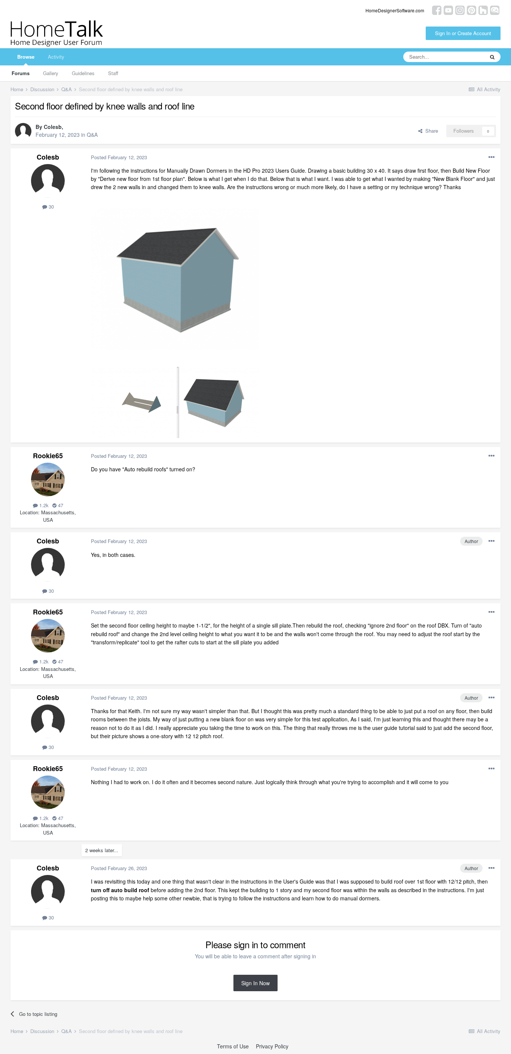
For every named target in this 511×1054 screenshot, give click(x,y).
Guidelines (83, 73)
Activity (56, 56)
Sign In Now (255, 983)
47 (59, 505)
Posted (119, 157)
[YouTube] (448, 9)
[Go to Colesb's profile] (23, 131)
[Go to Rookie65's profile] (48, 479)
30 (50, 206)
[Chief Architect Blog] (494, 9)
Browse (25, 56)
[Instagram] (460, 9)
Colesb (53, 126)
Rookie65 (48, 455)
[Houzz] (483, 9)
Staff (113, 73)
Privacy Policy (272, 1046)
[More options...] (491, 157)
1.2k (43, 505)
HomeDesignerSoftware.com (394, 10)
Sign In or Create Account (463, 33)
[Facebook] (436, 9)
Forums (21, 73)
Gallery (50, 73)
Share (430, 130)
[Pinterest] (471, 9)
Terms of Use (233, 1046)
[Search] (492, 57)
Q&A (92, 134)
